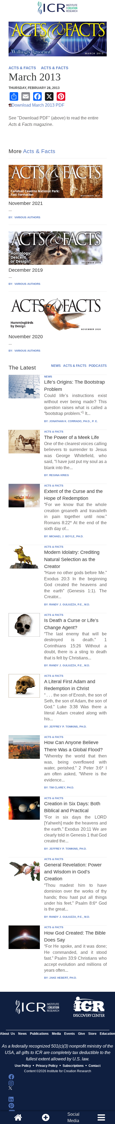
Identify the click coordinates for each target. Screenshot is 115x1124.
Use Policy (23, 1066)
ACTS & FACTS (22, 68)
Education (107, 1034)
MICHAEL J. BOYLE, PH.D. (66, 536)
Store (92, 1034)
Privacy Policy (47, 1066)
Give (81, 1034)
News (22, 1034)
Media (56, 1034)
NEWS (56, 366)
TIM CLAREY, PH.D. (61, 787)
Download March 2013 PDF (37, 105)
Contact (95, 1066)
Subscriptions (73, 1066)
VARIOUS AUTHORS (27, 217)
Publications (39, 1034)
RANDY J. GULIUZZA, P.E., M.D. (69, 604)
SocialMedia (73, 1117)
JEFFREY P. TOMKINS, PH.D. (68, 726)
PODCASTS (98, 366)
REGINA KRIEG (59, 475)
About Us (7, 1034)
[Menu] (101, 1117)
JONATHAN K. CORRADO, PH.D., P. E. (73, 421)
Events (69, 1034)
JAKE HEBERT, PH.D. (63, 977)
